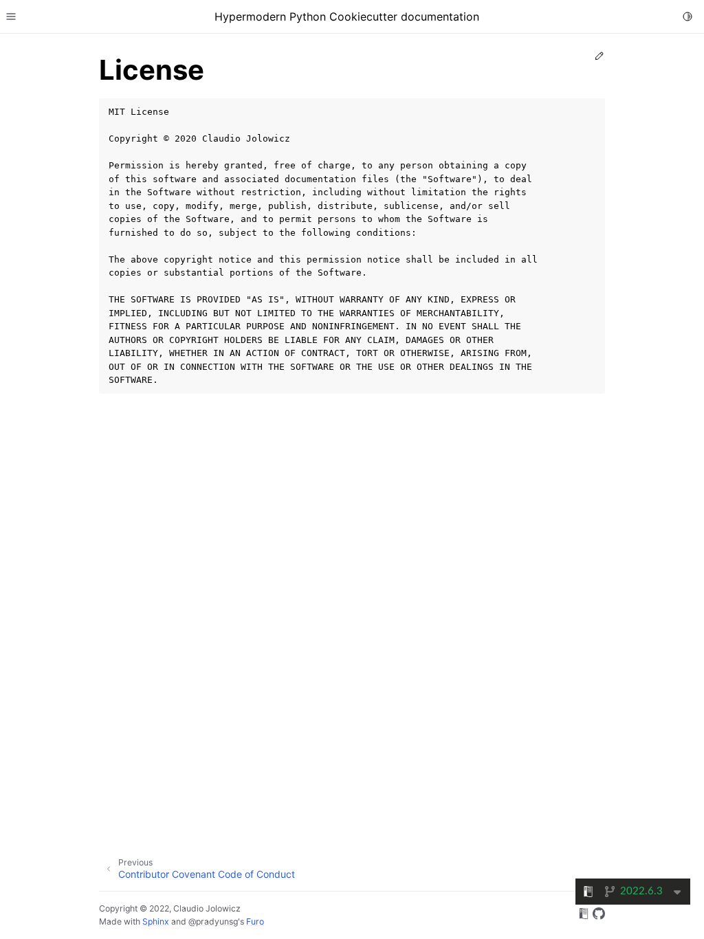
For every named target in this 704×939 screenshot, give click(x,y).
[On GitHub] (599, 915)
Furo (255, 921)
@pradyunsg (213, 921)
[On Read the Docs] (584, 915)
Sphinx (155, 921)
